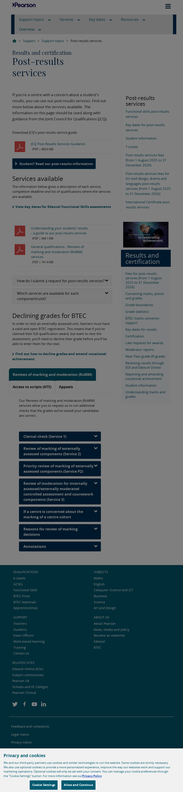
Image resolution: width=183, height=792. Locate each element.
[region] (91, 770)
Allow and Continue (78, 785)
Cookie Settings (43, 785)
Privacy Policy (92, 776)
